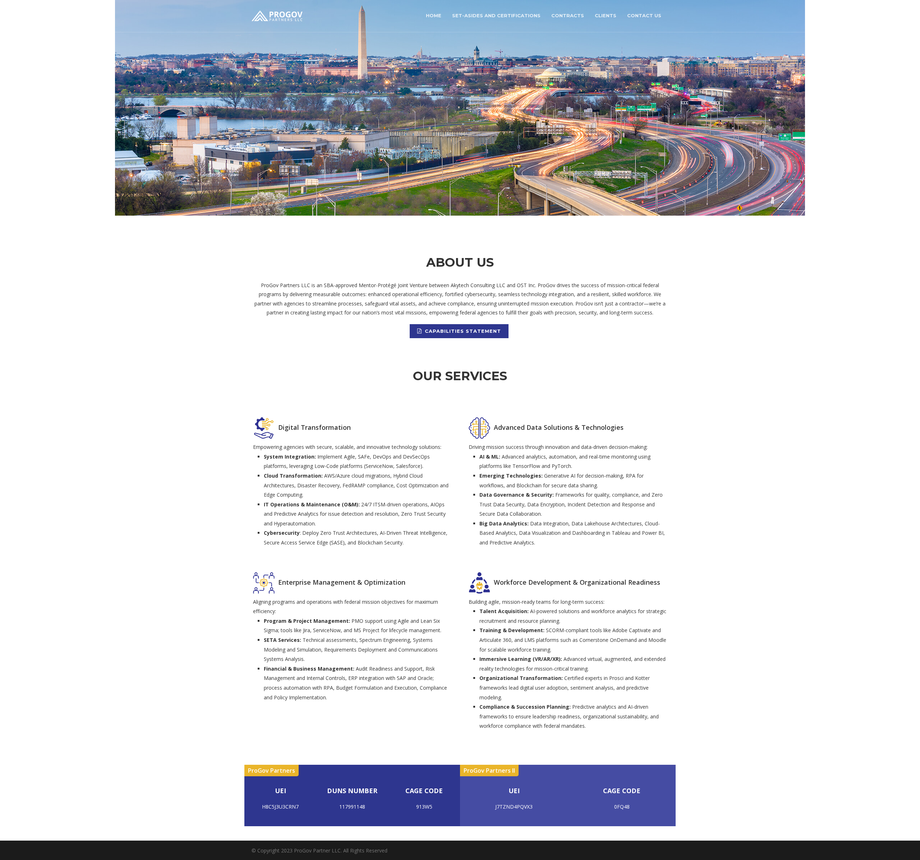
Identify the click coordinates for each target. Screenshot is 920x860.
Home (433, 15)
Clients (605, 15)
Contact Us (644, 15)
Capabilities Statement (463, 331)
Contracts (567, 15)
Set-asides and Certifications (496, 15)
